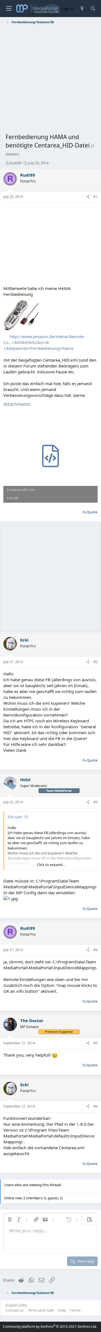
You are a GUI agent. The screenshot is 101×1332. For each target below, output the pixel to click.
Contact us (15, 1310)
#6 (95, 1106)
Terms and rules (41, 1310)
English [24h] (16, 1305)
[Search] (93, 8)
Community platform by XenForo (50, 1326)
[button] (10, 1219)
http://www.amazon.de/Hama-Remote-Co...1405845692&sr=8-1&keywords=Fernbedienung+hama (44, 342)
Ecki (24, 640)
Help (62, 1310)
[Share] (87, 197)
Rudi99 (15, 162)
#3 (95, 802)
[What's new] (81, 8)
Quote (92, 511)
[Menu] (9, 8)
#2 (95, 661)
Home (75, 1310)
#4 (95, 949)
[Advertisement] (50, 79)
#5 (95, 1043)
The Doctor (31, 1020)
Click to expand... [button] (51, 864)
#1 (95, 196)
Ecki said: (15, 816)
